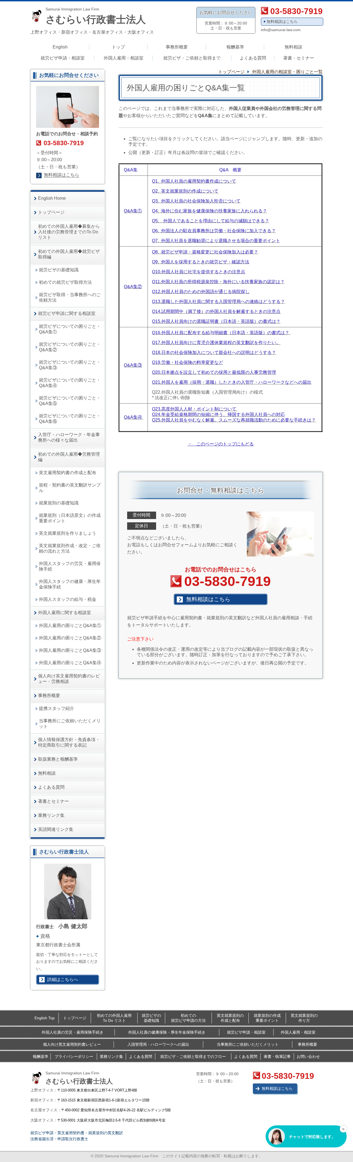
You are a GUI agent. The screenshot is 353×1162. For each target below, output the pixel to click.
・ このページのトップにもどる (221, 444)
